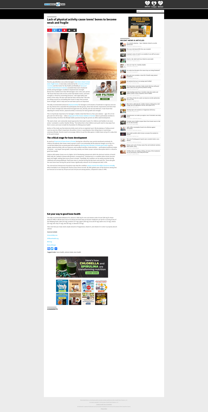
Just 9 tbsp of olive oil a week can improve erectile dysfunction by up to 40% (143, 98)
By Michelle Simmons (137, 118)
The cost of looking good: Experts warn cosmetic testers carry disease (143, 139)
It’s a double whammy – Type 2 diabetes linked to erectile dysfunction (142, 44)
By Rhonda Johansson (137, 46)
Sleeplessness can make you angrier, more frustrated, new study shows (144, 116)
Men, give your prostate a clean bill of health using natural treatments (142, 76)
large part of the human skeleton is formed (82, 116)
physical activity (73, 105)
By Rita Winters (136, 148)
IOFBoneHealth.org (52, 238)
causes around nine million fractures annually (100, 165)
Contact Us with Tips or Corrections (104, 404)
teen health (77, 252)
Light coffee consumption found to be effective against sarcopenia (141, 128)
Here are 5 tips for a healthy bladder (136, 65)
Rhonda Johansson (61, 26)
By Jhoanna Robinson (137, 142)
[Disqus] (82, 331)
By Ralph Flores (136, 101)
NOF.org (49, 242)
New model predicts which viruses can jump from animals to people (142, 133)
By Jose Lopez (136, 111)
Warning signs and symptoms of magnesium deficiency (141, 110)
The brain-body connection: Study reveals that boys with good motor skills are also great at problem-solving (143, 86)
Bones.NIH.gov (51, 245)
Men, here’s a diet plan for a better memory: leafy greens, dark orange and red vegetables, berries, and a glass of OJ (143, 104)
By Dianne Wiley (136, 83)
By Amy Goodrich (136, 50)
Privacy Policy (104, 408)
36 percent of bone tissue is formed (65, 141)
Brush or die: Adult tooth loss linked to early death (140, 59)
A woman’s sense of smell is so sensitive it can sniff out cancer (143, 54)
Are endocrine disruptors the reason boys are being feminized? (143, 70)
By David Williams (136, 95)
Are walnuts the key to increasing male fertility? (139, 81)
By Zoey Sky (135, 66)
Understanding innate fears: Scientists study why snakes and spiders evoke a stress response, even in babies (142, 92)
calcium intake (69, 252)
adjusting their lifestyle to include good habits (94, 145)
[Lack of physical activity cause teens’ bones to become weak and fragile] (55, 6)
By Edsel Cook (135, 78)
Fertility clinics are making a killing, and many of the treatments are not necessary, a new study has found (143, 151)
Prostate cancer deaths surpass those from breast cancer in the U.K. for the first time (143, 122)
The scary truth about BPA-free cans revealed (139, 49)
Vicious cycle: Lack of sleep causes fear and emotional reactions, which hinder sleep (143, 145)
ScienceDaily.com (52, 235)
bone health (60, 252)
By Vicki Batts (135, 124)
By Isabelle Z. (135, 72)
